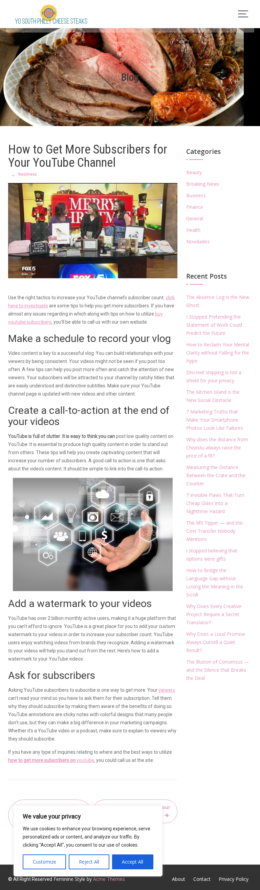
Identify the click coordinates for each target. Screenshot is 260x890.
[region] (88, 840)
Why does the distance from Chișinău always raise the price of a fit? (217, 447)
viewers (166, 690)
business (27, 174)
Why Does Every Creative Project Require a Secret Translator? (213, 614)
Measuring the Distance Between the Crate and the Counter (215, 475)
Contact (202, 879)
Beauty (194, 172)
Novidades (198, 241)
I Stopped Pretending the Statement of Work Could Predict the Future (214, 324)
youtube (51, 760)
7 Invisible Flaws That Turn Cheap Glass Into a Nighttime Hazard (215, 503)
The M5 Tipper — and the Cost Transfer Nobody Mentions (214, 531)
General (194, 218)
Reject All (89, 861)
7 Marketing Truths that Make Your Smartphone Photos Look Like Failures (214, 419)
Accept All (132, 861)
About (178, 879)
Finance (194, 207)
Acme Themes (109, 879)
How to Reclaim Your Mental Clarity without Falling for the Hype (217, 352)
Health (193, 230)
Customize (44, 861)
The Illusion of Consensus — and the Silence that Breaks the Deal (217, 670)
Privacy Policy (233, 879)
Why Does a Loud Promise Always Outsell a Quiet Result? (215, 642)
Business (196, 195)
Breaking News (202, 184)
